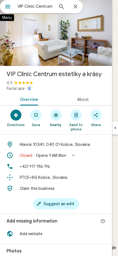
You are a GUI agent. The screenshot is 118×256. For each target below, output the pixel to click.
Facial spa (15, 88)
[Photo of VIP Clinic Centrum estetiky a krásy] (56, 33)
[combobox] (36, 6)
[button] (56, 155)
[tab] (28, 98)
